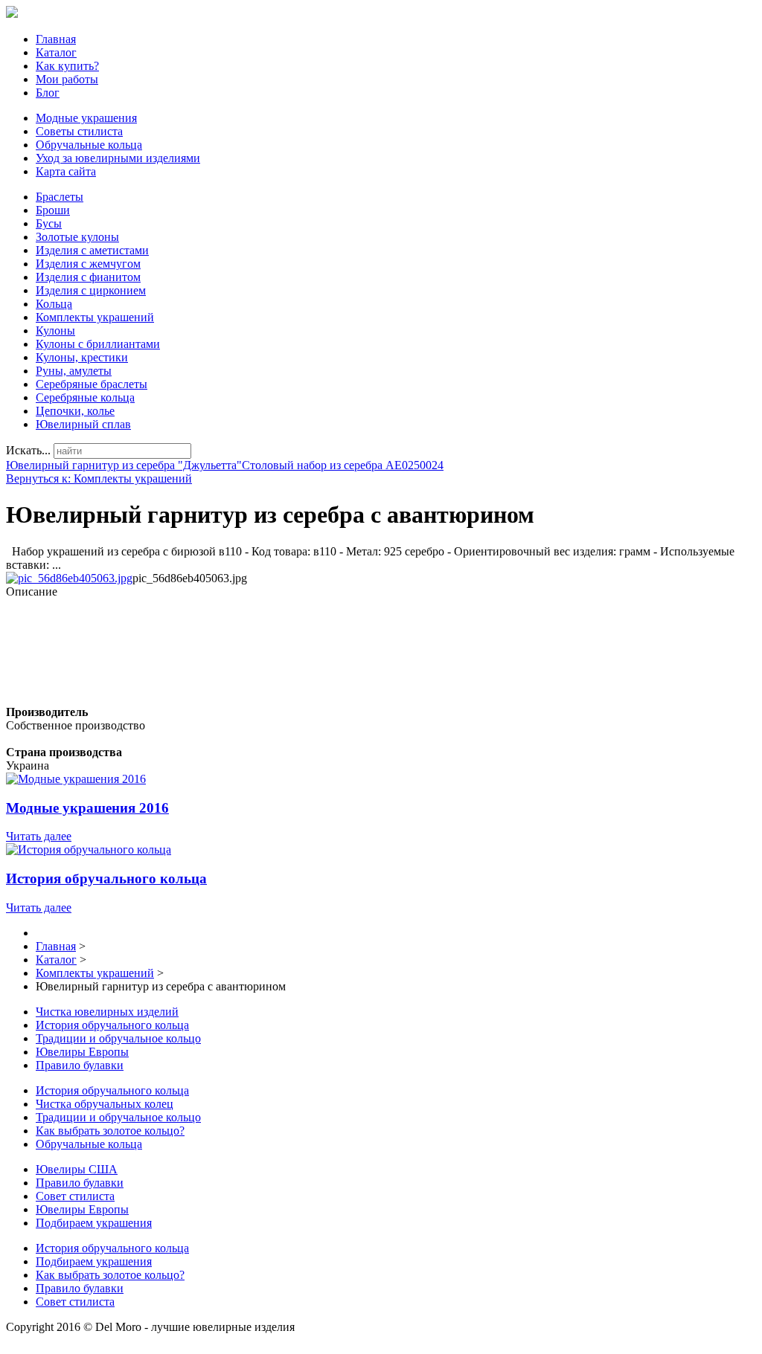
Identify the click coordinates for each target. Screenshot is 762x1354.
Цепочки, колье (75, 410)
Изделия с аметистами (92, 250)
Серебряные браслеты (91, 384)
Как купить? (67, 65)
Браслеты (59, 196)
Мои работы (67, 79)
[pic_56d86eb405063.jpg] (69, 578)
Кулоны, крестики (82, 357)
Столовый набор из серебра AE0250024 (343, 465)
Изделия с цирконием (91, 290)
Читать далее (38, 836)
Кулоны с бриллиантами (98, 344)
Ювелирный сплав (83, 424)
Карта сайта (66, 171)
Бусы (49, 223)
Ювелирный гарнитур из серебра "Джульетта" (124, 465)
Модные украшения (86, 118)
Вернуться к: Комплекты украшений (99, 478)
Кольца (54, 303)
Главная (56, 39)
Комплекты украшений (95, 317)
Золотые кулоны (77, 236)
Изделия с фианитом (88, 277)
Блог (48, 92)
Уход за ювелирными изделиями (118, 158)
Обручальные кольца (89, 144)
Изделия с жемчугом (88, 263)
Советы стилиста (79, 131)
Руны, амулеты (74, 370)
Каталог (56, 52)
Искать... (28, 450)
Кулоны (55, 330)
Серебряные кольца (85, 397)
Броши (53, 210)
